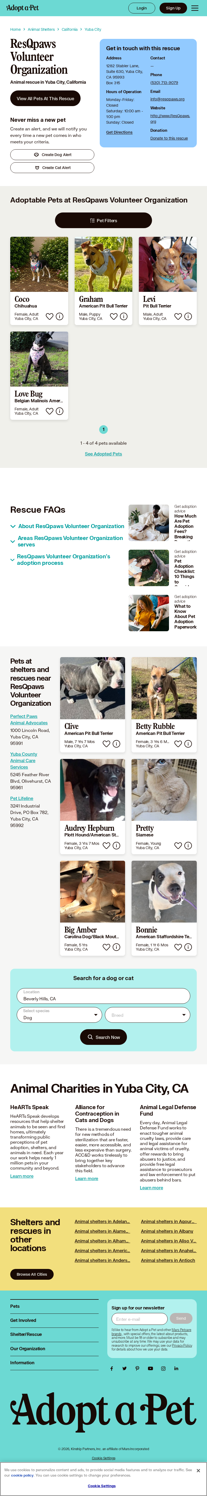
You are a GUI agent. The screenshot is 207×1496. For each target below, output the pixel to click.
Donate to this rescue (169, 138)
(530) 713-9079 (164, 82)
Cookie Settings (103, 1458)
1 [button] (104, 429)
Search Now (108, 1037)
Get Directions (119, 132)
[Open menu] (194, 8)
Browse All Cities (32, 1274)
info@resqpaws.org (167, 99)
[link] (45, 98)
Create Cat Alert (56, 167)
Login (142, 8)
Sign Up (173, 8)
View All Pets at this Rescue (45, 98)
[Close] (198, 1471)
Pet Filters (107, 220)
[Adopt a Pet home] (22, 8)
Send (181, 1318)
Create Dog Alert (56, 154)
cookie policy (22, 1475)
